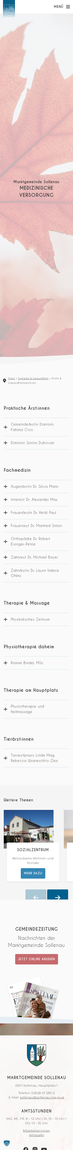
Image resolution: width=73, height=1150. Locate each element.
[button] (6, 1143)
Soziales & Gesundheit (33, 378)
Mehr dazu (33, 873)
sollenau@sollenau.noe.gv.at (42, 1097)
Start (11, 378)
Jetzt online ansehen (36, 959)
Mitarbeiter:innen (36, 1130)
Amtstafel (36, 1135)
